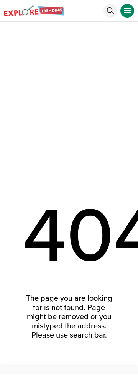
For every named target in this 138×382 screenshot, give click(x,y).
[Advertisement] (69, 95)
